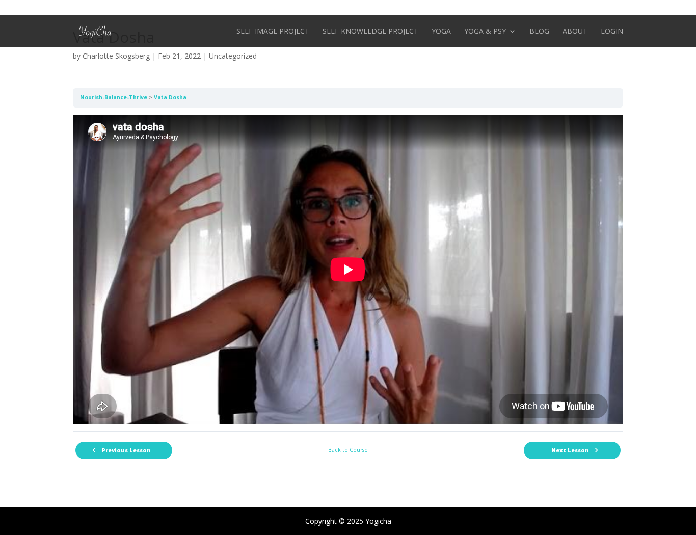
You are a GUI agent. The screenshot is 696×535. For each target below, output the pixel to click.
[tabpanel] (348, 269)
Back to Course (348, 449)
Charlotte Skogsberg (116, 56)
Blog (539, 32)
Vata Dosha (170, 97)
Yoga (441, 32)
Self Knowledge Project (370, 32)
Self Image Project (272, 32)
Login (612, 32)
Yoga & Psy (485, 32)
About (575, 32)
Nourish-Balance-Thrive (113, 97)
